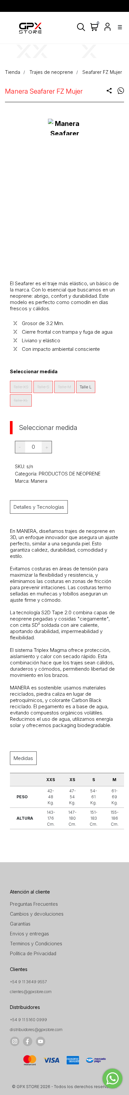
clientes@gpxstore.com (31, 991)
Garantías (20, 924)
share (109, 90)
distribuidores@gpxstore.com (36, 1029)
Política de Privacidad (33, 953)
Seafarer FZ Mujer (102, 72)
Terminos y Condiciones (36, 943)
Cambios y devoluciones (37, 914)
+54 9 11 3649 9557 (28, 981)
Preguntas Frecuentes (34, 904)
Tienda (12, 72)
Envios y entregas (29, 933)
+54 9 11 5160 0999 (28, 1019)
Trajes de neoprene (51, 72)
